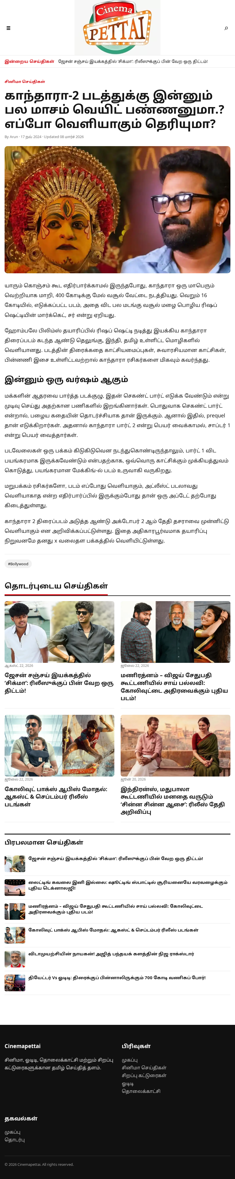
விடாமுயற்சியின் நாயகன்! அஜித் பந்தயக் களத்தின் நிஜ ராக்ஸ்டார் (111, 954)
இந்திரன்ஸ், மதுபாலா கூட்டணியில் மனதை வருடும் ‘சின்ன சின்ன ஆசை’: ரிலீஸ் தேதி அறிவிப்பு (173, 800)
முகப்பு (130, 1060)
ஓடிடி (128, 1083)
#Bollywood (18, 563)
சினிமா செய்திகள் (144, 1067)
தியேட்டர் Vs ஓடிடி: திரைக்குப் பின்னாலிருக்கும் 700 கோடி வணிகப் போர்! (116, 977)
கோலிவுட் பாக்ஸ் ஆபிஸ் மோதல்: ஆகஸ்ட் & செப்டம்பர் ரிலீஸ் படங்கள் (56, 796)
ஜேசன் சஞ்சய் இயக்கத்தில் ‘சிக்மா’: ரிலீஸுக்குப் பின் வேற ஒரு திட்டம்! (133, 61)
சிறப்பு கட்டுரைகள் (144, 1075)
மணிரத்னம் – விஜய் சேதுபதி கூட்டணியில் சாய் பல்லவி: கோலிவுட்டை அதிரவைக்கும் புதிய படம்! (174, 686)
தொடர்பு (15, 1140)
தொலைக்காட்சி (141, 1091)
